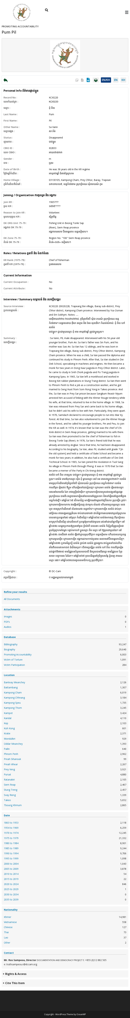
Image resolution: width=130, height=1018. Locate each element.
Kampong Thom (13, 707)
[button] (126, 12)
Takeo (7, 800)
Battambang (11, 687)
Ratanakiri (9, 779)
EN (115, 80)
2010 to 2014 (11, 873)
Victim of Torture (13, 659)
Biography (9, 649)
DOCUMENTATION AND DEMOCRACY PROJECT (59, 960)
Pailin (7, 748)
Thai (6, 932)
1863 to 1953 (11, 822)
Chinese (8, 927)
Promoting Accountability (17, 654)
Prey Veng (9, 769)
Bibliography (10, 644)
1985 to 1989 (11, 848)
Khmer (7, 917)
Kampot (8, 713)
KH (123, 80)
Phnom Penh (11, 754)
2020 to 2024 (11, 884)
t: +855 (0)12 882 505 (94, 960)
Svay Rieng (10, 795)
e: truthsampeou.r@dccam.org (20, 964)
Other (7, 942)
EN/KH (106, 80)
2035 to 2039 (11, 899)
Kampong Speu (12, 702)
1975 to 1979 (11, 838)
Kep (6, 723)
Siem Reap (10, 784)
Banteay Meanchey (14, 682)
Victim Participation (14, 664)
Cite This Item (15, 983)
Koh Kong (9, 728)
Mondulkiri (9, 738)
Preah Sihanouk (12, 759)
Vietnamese (10, 922)
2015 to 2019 (11, 879)
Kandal (7, 718)
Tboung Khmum (13, 805)
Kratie (7, 733)
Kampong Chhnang (14, 697)
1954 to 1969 (11, 827)
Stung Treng (10, 789)
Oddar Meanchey (13, 743)
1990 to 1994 (11, 853)
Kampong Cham (13, 692)
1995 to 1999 (11, 858)
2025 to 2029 (11, 889)
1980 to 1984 (11, 843)
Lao (6, 937)
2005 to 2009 (11, 868)
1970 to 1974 (11, 832)
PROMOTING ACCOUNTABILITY (20, 26)
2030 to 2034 (11, 894)
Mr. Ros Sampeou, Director (20, 960)
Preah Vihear (11, 764)
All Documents (12, 599)
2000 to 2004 (11, 863)
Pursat (7, 774)
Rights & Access (15, 974)
